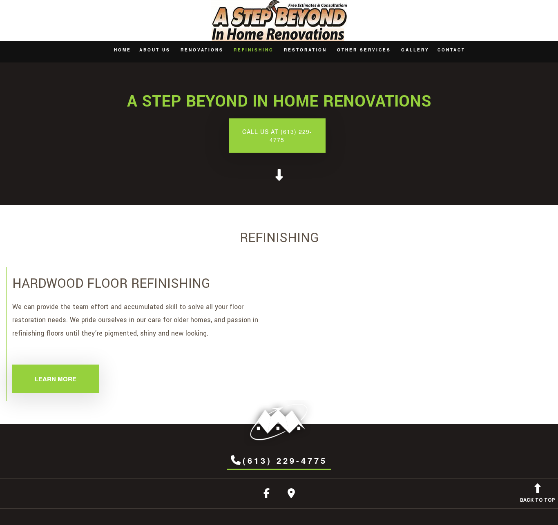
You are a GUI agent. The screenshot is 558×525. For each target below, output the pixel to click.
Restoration (305, 50)
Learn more (55, 378)
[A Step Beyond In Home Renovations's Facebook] (266, 495)
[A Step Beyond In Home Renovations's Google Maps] (291, 495)
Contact (451, 50)
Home (122, 50)
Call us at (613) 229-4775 (277, 135)
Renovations (202, 50)
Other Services (364, 50)
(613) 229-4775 (285, 460)
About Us (154, 50)
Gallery (415, 50)
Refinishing (254, 50)
